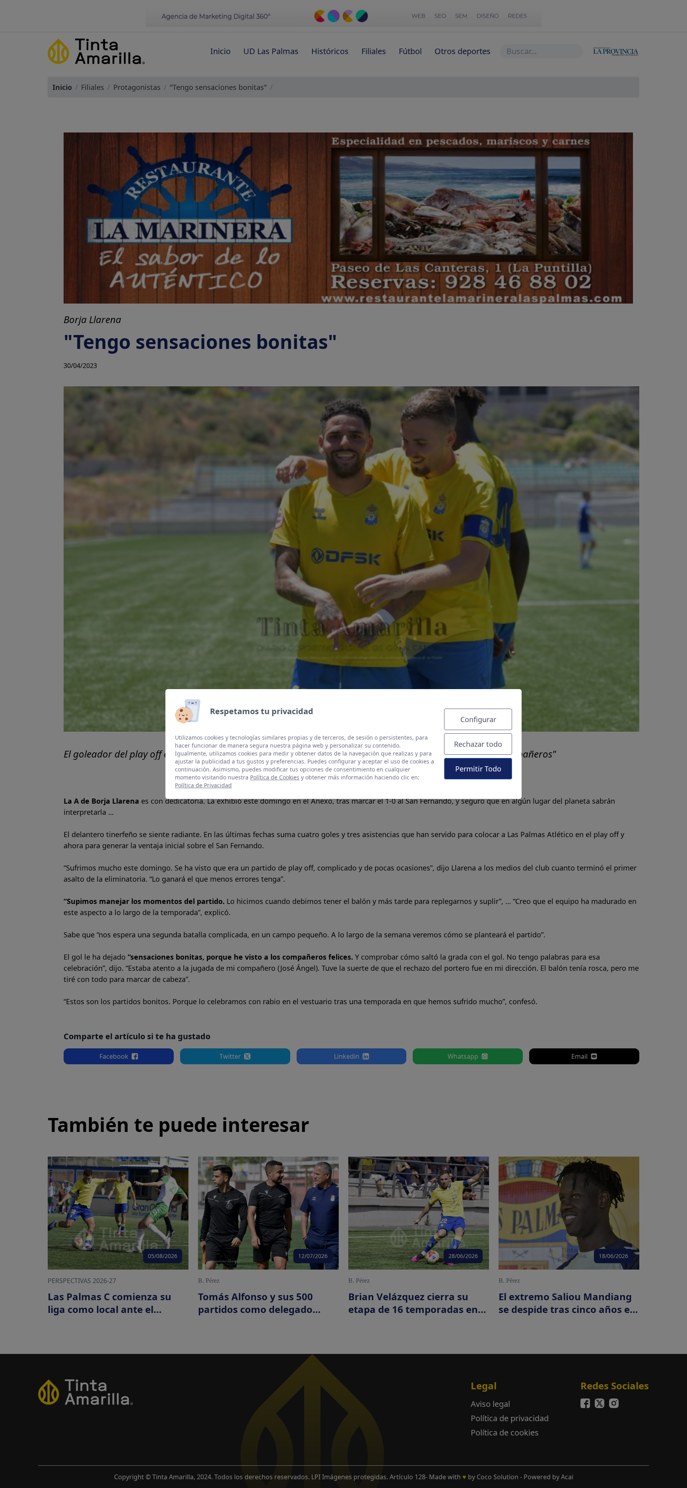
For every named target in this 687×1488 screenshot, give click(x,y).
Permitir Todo (478, 768)
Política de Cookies (274, 777)
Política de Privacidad (203, 785)
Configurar (478, 719)
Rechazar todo (478, 744)
